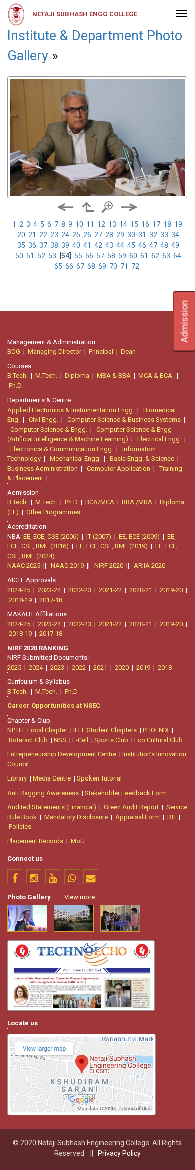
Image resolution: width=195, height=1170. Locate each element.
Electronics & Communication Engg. (62, 449)
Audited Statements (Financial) (52, 807)
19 (178, 224)
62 (156, 256)
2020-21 (141, 590)
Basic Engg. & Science (142, 458)
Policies (20, 826)
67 (80, 266)
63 (166, 256)
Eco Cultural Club (158, 740)
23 (54, 235)
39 (66, 245)
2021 (101, 667)
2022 (79, 667)
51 (30, 256)
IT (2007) (99, 536)
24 (66, 235)
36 (32, 245)
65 (58, 266)
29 (120, 235)
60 (134, 256)
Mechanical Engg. (75, 458)
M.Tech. (47, 375)
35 (22, 245)
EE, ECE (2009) (139, 536)
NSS (60, 740)
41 (88, 245)
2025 (15, 667)
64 (178, 256)
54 (66, 256)
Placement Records (36, 841)
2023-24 (49, 590)
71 (124, 266)
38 (54, 245)
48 (164, 245)
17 (156, 224)
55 (78, 256)
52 (42, 256)
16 (146, 224)
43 (110, 245)
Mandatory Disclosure (76, 817)
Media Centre (52, 778)
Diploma (77, 375)
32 (154, 235)
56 (90, 256)
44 (120, 245)
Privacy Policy (119, 1153)
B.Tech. (18, 375)
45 (132, 245)
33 (164, 235)
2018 (165, 667)
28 (110, 235)
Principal (101, 351)
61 (144, 256)
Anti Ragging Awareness (43, 793)
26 (88, 235)
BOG (14, 351)
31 (142, 235)
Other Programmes (53, 512)
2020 (122, 667)
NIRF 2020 (109, 565)
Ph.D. (16, 385)
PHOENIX (156, 730)
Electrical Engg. (160, 439)
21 (32, 235)
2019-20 (171, 590)
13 (112, 224)
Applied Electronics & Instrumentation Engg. (71, 410)
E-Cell (80, 740)
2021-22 (110, 590)
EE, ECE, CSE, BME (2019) (112, 546)
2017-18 (51, 600)
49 (176, 245)
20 (22, 235)
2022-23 (80, 590)
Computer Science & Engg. (49, 429)
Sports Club (111, 740)
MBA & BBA (114, 375)
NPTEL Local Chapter (38, 730)
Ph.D (71, 502)
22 (44, 235)
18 (168, 224)
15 (134, 224)
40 (76, 245)
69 (102, 266)
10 (80, 224)
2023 (57, 667)
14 (124, 224)
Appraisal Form (138, 817)
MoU (78, 841)
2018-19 (20, 600)
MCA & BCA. (156, 375)
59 (122, 256)
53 (52, 256)
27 (98, 235)
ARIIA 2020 (150, 565)
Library (17, 778)
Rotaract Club (28, 740)
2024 (36, 667)
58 (112, 256)
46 (142, 245)
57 (100, 256)
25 (76, 235)
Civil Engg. (43, 419)
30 (132, 235)
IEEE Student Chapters (105, 730)
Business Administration (43, 468)
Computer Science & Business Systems (124, 419)
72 (136, 266)
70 (114, 266)
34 (176, 235)
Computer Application (118, 468)
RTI (172, 817)
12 (102, 224)
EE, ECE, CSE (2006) (51, 536)
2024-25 (19, 590)
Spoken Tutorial (99, 778)
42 (98, 245)
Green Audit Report (131, 807)
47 (154, 245)
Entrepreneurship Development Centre (62, 754)
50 (20, 256)
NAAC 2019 (67, 565)
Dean (128, 351)
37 (44, 245)
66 (70, 266)
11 (90, 224)
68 (92, 266)
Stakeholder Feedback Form (126, 793)
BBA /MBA (137, 502)
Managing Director (55, 351)
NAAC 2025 (24, 565)
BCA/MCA (100, 502)
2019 (143, 667)
